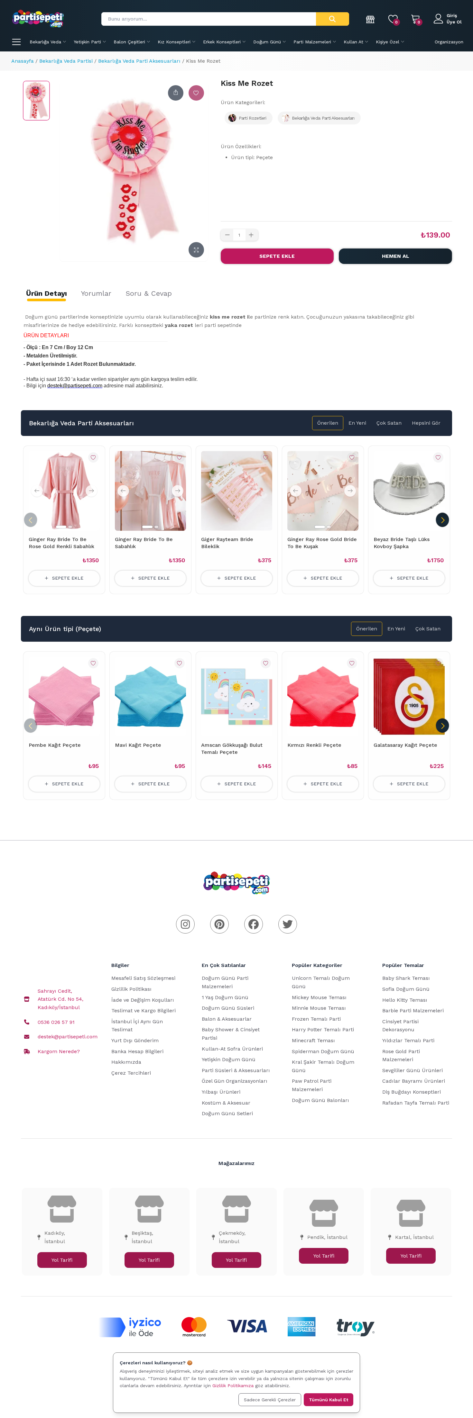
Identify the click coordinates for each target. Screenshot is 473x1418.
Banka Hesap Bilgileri (137, 1051)
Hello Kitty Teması (404, 1000)
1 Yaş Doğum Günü (225, 997)
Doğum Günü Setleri (227, 1113)
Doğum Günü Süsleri (228, 1008)
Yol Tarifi (61, 1260)
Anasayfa (22, 61)
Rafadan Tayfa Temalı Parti (415, 1103)
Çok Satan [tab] (389, 423)
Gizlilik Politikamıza (233, 1385)
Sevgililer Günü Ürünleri (412, 1070)
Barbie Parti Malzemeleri (413, 1010)
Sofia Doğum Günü (406, 989)
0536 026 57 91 (56, 1022)
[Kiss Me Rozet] (36, 100)
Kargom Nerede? (59, 1051)
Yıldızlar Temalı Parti (408, 1040)
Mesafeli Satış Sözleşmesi (143, 978)
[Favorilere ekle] (196, 93)
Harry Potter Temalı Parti (323, 1029)
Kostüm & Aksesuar (226, 1103)
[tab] (46, 293)
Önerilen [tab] (327, 423)
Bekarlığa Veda (45, 41)
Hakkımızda (126, 1062)
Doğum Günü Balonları (320, 1100)
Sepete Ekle (277, 256)
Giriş (452, 15)
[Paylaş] (175, 93)
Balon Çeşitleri (129, 41)
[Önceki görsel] (37, 491)
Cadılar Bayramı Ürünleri (413, 1081)
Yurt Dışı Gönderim (135, 1040)
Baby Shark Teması (406, 978)
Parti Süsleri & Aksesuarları (236, 1070)
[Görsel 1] (61, 527)
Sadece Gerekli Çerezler (270, 1399)
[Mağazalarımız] (371, 19)
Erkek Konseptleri (222, 41)
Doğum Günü (267, 41)
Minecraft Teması (313, 1040)
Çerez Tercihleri (131, 1073)
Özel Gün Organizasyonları (234, 1081)
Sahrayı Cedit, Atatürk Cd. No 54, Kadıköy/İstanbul (60, 999)
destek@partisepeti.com (67, 1037)
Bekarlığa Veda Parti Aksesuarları (139, 61)
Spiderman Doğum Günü (323, 1051)
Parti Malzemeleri (312, 41)
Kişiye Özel (387, 41)
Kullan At (353, 41)
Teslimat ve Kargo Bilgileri (143, 1010)
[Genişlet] (196, 249)
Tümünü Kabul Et (328, 1399)
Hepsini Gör (426, 423)
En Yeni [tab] (357, 423)
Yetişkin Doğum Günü (228, 1059)
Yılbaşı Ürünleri (221, 1092)
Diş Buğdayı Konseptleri (411, 1092)
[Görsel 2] (70, 527)
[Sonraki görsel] (91, 491)
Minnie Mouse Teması (319, 1008)
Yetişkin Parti (87, 41)
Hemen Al (395, 256)
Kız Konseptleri (174, 41)
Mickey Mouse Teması (319, 997)
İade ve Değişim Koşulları (142, 1000)
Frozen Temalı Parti (316, 1019)
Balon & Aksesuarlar (227, 1019)
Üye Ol (454, 21)
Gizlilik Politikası (131, 989)
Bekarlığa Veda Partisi (66, 61)
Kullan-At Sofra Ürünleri (232, 1049)
